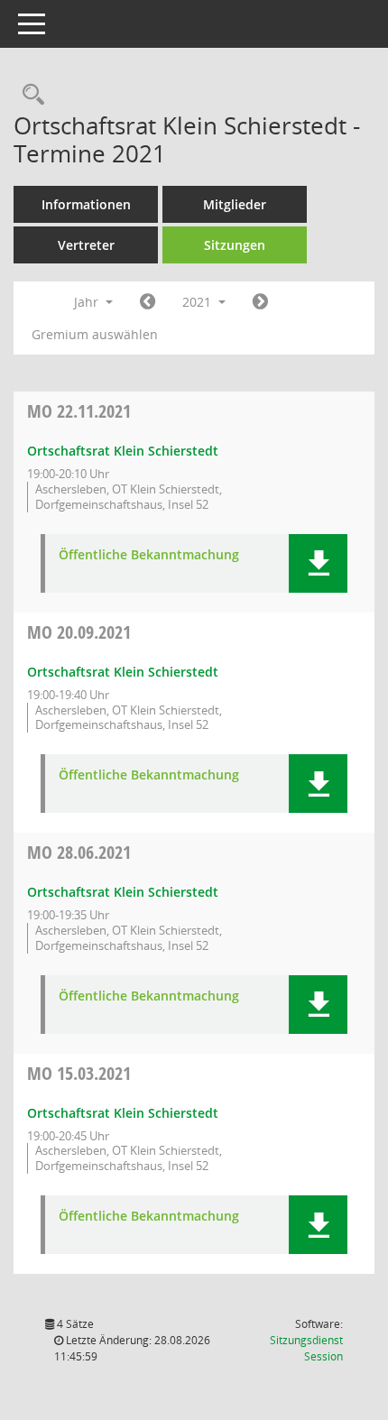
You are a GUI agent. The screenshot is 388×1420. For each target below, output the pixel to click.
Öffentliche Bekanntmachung (149, 555)
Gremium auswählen (95, 334)
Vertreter (86, 245)
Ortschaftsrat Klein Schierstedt (122, 450)
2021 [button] (198, 301)
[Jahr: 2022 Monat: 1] (260, 302)
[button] (318, 563)
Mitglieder (234, 204)
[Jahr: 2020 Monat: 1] (147, 302)
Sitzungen (234, 245)
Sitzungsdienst (306, 1348)
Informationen (86, 204)
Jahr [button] (88, 301)
